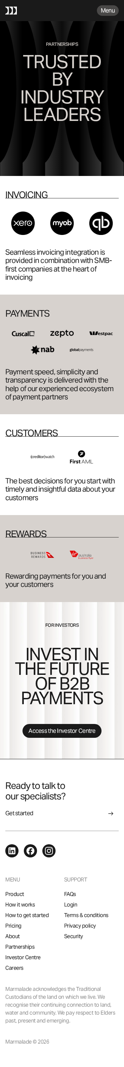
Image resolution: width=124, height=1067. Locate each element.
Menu (108, 10)
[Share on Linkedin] (12, 850)
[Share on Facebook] (30, 850)
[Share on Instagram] (49, 850)
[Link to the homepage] (11, 10)
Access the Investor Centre (61, 731)
